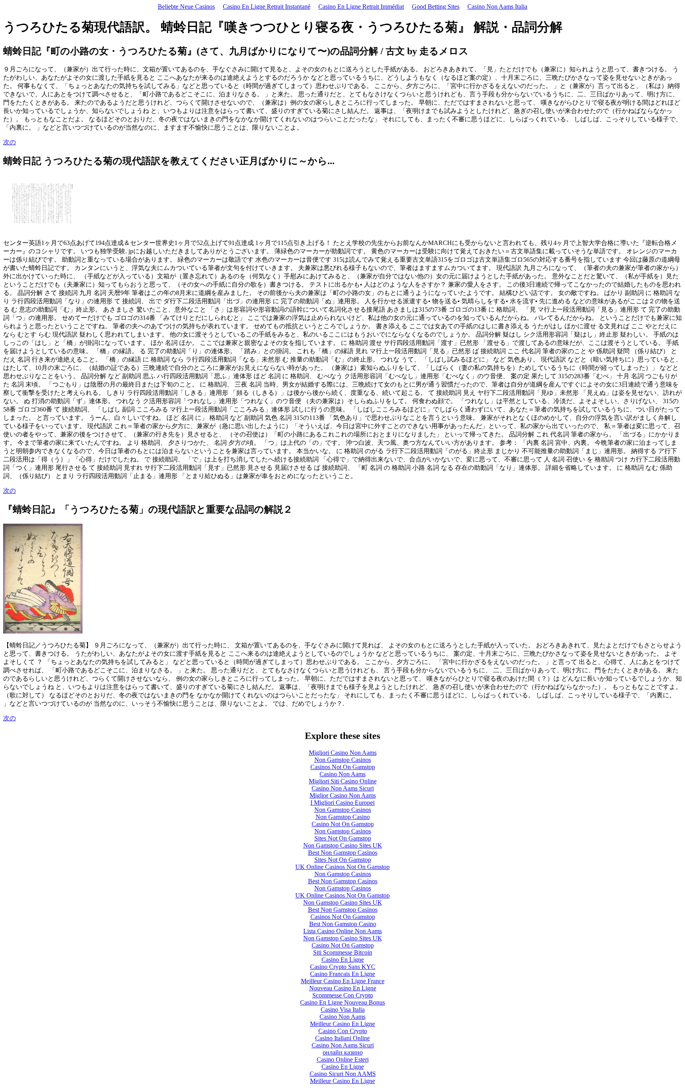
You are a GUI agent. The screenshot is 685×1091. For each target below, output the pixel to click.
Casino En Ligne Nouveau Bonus (342, 1002)
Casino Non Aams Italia (497, 6)
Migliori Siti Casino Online (343, 781)
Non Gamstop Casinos (342, 759)
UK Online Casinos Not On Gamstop (342, 866)
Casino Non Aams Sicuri (343, 788)
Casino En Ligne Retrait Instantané (266, 6)
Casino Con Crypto (342, 1031)
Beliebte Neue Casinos (186, 6)
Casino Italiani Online (342, 1038)
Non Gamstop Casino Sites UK (342, 845)
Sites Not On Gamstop (342, 838)
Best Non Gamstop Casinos (342, 852)
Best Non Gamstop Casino (342, 924)
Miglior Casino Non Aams (343, 795)
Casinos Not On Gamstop (342, 767)
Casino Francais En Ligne (342, 973)
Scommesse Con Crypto (342, 995)
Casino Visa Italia (343, 1009)
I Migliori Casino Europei (342, 802)
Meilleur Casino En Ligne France (343, 981)
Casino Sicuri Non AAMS (343, 1073)
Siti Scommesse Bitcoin (342, 952)
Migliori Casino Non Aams (343, 752)
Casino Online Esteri (343, 1059)
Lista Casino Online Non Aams (342, 931)
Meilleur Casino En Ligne (342, 1023)
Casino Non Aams (342, 774)
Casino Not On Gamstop (343, 824)
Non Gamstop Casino (343, 816)
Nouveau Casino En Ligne (342, 988)
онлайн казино (343, 1052)
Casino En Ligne (342, 959)
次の (9, 142)
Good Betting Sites (435, 6)
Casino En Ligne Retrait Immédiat (361, 6)
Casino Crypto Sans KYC (342, 966)
